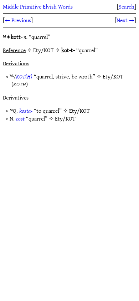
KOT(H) (24, 76)
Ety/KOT (113, 76)
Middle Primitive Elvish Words (38, 6)
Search (126, 6)
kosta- (25, 111)
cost (20, 118)
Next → (125, 20)
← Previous (18, 20)
